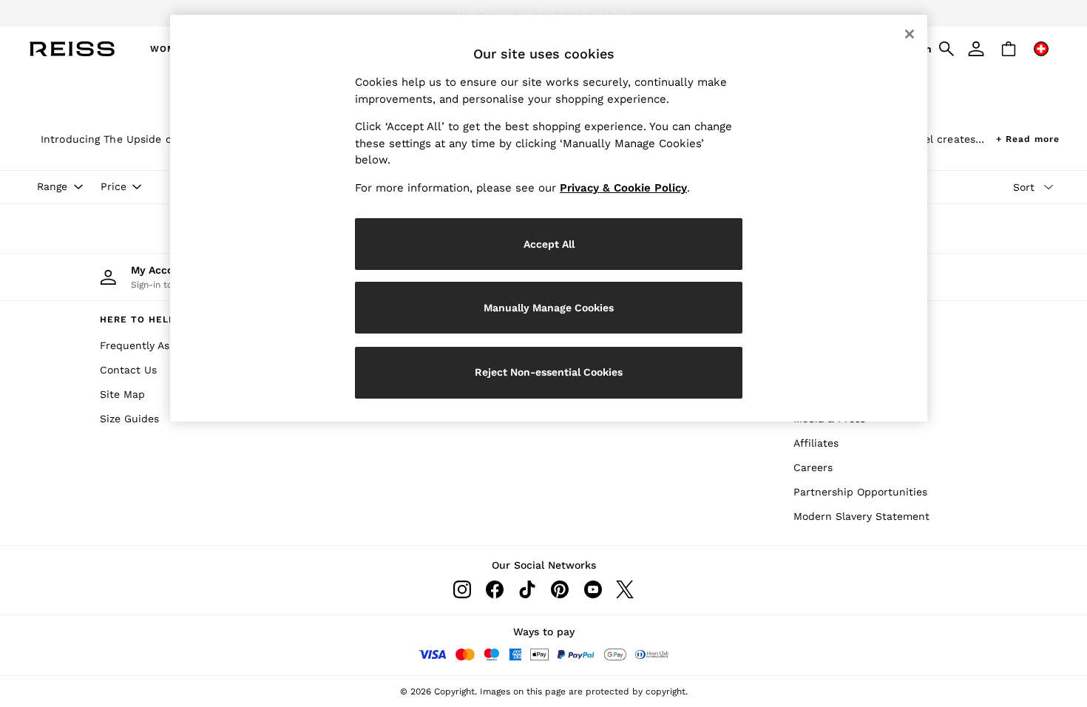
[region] (548, 218)
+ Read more (1028, 137)
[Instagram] (462, 589)
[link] (976, 49)
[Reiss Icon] (72, 49)
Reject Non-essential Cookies (549, 372)
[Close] (909, 34)
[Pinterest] (560, 589)
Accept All (549, 244)
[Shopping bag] (1008, 49)
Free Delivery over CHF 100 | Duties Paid (543, 13)
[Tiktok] (527, 589)
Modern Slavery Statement (861, 516)
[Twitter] (625, 589)
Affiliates (816, 443)
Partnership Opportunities (860, 492)
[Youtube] (592, 589)
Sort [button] (1023, 187)
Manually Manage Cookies (549, 308)
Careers (813, 467)
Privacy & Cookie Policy (623, 187)
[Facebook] (494, 589)
